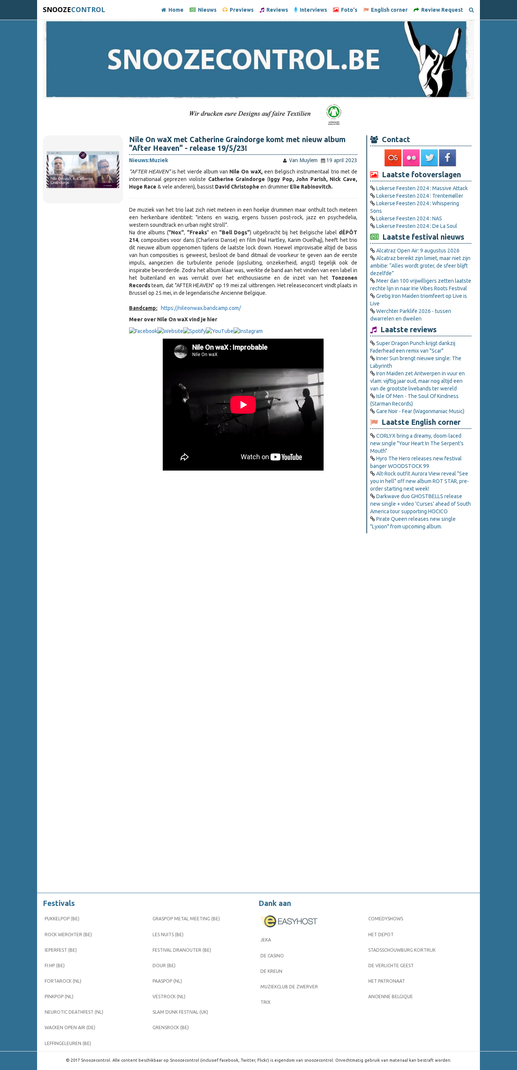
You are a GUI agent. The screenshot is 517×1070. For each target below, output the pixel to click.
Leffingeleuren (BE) (68, 1043)
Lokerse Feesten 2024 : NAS (409, 218)
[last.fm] (394, 158)
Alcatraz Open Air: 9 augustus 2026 (417, 251)
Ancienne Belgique (390, 996)
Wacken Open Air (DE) (70, 1027)
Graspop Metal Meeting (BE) (186, 918)
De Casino (272, 955)
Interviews (312, 10)
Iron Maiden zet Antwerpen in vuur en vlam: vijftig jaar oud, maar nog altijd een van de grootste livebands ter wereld (417, 381)
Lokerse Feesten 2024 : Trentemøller (419, 196)
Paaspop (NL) (167, 981)
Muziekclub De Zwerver (289, 986)
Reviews (276, 10)
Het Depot (381, 934)
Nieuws (206, 10)
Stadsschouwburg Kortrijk (402, 950)
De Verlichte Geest (391, 965)
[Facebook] (448, 158)
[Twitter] (430, 158)
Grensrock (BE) (171, 1027)
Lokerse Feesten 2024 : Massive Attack (422, 188)
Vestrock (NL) (169, 996)
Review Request (441, 10)
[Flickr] (412, 158)
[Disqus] (243, 585)
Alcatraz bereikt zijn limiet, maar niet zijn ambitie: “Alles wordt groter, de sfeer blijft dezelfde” (420, 265)
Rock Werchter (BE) (68, 934)
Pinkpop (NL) (59, 996)
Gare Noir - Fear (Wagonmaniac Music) (420, 411)
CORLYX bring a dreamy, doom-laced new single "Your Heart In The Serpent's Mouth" (417, 443)
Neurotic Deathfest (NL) (74, 1012)
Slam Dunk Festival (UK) (180, 1012)
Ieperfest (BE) (61, 950)
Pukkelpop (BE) (62, 918)
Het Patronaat (386, 981)
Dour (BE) (164, 965)
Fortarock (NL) (63, 981)
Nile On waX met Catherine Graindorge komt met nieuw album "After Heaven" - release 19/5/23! (237, 143)
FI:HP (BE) (55, 965)
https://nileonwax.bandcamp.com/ (201, 308)
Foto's (348, 10)
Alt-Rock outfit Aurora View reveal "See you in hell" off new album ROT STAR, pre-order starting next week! (419, 481)
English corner (388, 10)
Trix (265, 1002)
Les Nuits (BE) (168, 934)
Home (175, 10)
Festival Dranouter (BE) (182, 950)
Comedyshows (385, 918)
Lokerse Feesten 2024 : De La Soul (416, 226)
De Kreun (271, 971)
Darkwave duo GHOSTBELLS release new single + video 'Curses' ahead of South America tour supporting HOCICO (420, 503)
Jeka (265, 939)
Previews (240, 10)
